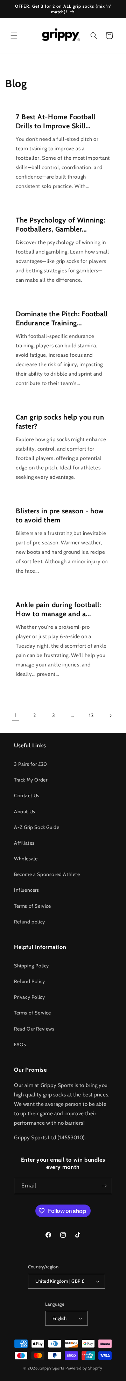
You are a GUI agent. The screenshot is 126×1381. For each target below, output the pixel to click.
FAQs (20, 1044)
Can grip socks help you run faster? (60, 421)
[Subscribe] (104, 1186)
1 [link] (16, 715)
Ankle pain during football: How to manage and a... (58, 609)
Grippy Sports (52, 1368)
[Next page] (110, 715)
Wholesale (25, 858)
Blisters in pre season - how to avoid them (60, 515)
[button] (14, 35)
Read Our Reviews (34, 1029)
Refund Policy (29, 981)
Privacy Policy (29, 997)
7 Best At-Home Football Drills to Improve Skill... (56, 121)
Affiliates (24, 843)
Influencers (26, 890)
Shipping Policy (31, 966)
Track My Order (30, 780)
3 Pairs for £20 (30, 764)
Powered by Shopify (84, 1368)
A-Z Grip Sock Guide (36, 827)
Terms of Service (32, 906)
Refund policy (29, 922)
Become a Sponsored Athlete (47, 874)
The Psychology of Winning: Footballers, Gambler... (60, 224)
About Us (24, 811)
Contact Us (27, 795)
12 (91, 715)
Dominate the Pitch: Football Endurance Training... (62, 318)
